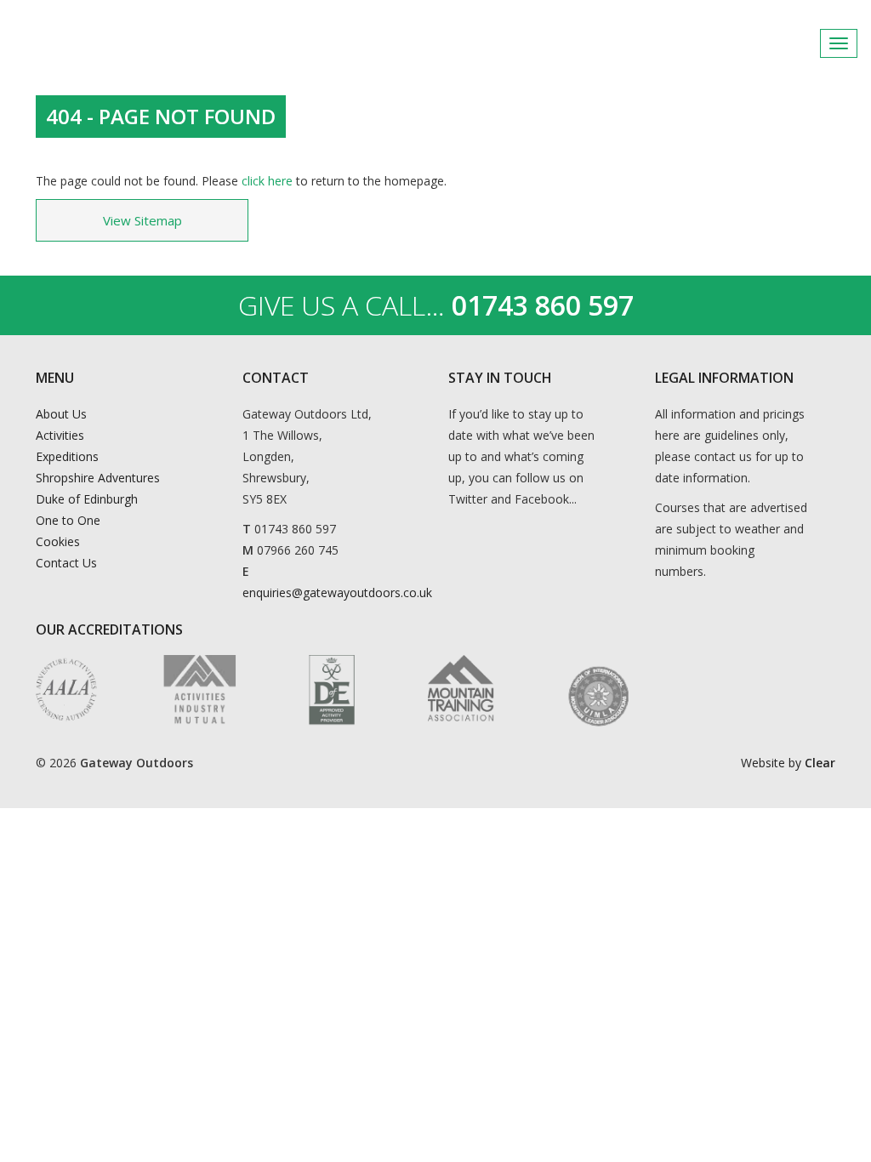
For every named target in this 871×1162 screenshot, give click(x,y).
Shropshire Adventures (98, 478)
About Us (61, 414)
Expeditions (67, 456)
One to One (68, 520)
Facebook (802, 43)
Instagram (844, 43)
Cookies (58, 541)
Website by (788, 763)
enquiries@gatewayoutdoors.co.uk (337, 592)
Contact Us (66, 563)
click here (267, 181)
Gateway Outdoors (136, 43)
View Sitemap (142, 220)
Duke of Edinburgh (87, 499)
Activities (60, 435)
